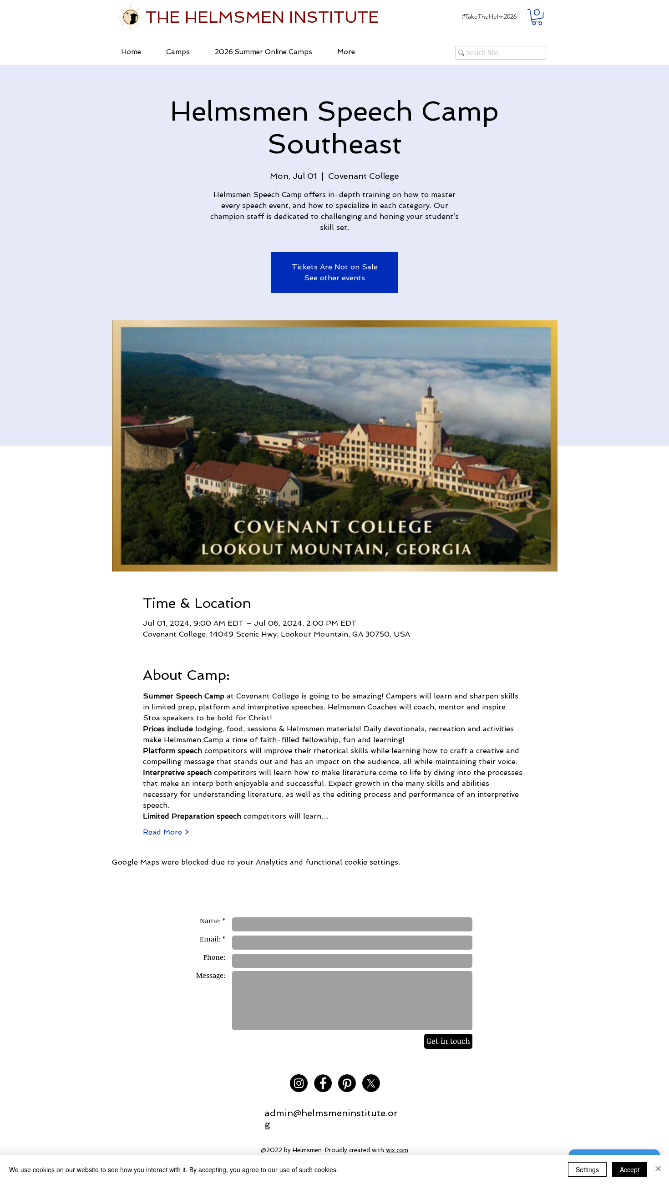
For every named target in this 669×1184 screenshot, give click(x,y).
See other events (334, 277)
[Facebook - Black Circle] (323, 1083)
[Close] (658, 1169)
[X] (371, 1083)
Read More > (166, 832)
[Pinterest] (347, 1083)
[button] (489, 16)
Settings (587, 1169)
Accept (629, 1169)
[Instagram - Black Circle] (299, 1083)
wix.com (397, 1150)
